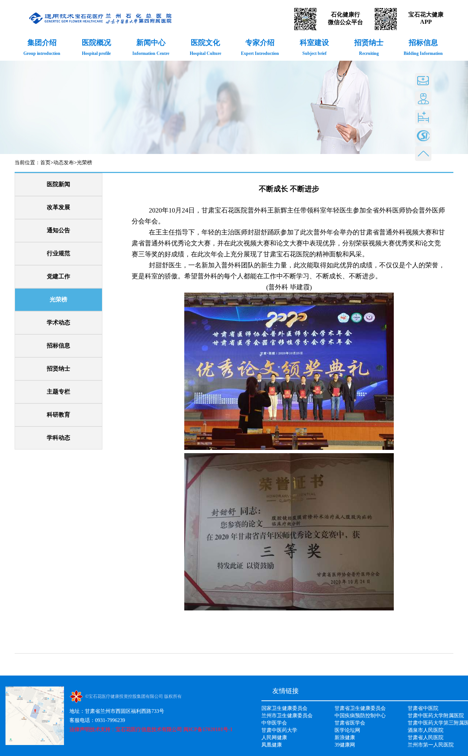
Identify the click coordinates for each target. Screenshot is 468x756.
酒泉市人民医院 (426, 730)
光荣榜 (84, 162)
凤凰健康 (271, 745)
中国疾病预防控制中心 (360, 715)
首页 (45, 162)
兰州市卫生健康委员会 (287, 715)
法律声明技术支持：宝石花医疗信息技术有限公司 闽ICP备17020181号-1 (151, 729)
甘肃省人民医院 (426, 737)
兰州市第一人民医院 (431, 745)
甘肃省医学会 (350, 723)
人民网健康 (274, 737)
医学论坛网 (347, 730)
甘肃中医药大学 (279, 730)
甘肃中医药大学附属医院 (436, 715)
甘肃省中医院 (423, 708)
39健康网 (345, 745)
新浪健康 (345, 737)
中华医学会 (274, 723)
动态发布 (63, 162)
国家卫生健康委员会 (284, 708)
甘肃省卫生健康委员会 (360, 708)
